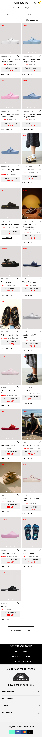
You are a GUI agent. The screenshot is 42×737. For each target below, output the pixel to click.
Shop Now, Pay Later (21, 657)
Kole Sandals (27, 390)
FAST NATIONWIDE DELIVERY (21, 646)
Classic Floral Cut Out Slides (9, 391)
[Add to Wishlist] (18, 56)
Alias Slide (5, 606)
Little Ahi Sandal (28, 553)
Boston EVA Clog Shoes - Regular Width (31, 60)
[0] (38, 3)
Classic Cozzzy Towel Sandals (30, 499)
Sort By (26, 20)
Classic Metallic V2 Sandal (29, 336)
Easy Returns (21, 651)
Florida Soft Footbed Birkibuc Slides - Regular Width (30, 227)
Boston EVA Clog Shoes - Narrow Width (10, 60)
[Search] (7, 3)
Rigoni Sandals (6, 282)
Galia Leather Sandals (9, 335)
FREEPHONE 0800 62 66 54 (21, 685)
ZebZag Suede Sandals (31, 170)
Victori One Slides (29, 282)
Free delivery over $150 (21, 662)
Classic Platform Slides (9, 553)
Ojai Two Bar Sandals (30, 445)
